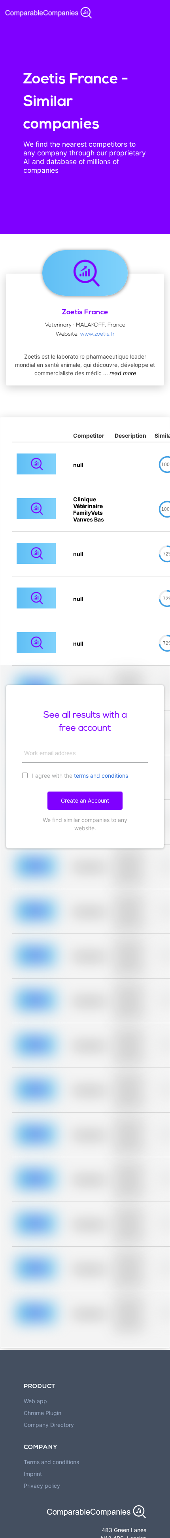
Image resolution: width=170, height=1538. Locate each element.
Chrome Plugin (42, 1413)
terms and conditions (101, 775)
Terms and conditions (51, 1462)
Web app (35, 1401)
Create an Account (85, 800)
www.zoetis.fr (97, 334)
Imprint (33, 1473)
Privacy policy (42, 1485)
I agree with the (79, 775)
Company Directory (49, 1424)
